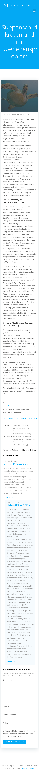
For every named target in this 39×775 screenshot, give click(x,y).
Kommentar (8, 680)
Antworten (8, 497)
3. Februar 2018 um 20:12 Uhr (16, 464)
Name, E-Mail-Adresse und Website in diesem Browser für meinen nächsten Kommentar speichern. (19, 734)
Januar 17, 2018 (25, 115)
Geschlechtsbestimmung (22, 434)
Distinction (17, 431)
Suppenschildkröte (19, 442)
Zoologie (25, 425)
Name (6, 707)
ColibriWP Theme (27, 768)
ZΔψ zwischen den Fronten (19, 5)
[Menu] (34, 11)
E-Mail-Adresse (9, 715)
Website (6, 723)
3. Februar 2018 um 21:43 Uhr (18, 505)
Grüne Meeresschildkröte (22, 436)
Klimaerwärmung (19, 439)
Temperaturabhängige (21, 445)
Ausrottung (17, 428)
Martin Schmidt (11, 115)
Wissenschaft (16, 425)
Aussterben (26, 428)
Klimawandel (30, 439)
